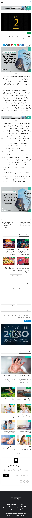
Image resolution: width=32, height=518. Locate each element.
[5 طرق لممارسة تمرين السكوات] (8, 392)
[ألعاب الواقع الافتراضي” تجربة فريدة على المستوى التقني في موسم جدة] (9, 243)
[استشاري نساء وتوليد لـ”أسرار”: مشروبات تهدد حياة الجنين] (8, 408)
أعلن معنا (19, 509)
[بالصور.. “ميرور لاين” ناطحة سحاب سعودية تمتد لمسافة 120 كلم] (24, 392)
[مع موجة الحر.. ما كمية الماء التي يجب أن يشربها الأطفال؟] (24, 408)
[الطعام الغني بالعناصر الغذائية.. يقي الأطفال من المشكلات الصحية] (24, 440)
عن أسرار (22, 504)
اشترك (6, 475)
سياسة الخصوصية (9, 507)
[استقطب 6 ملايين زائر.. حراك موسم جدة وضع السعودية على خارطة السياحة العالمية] (23, 243)
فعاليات (28, 33)
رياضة (14, 387)
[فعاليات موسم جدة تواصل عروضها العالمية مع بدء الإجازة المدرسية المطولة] (23, 261)
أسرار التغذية (12, 404)
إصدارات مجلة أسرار (23, 507)
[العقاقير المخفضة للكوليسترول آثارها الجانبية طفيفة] (8, 440)
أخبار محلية (28, 387)
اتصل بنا (12, 509)
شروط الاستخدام (12, 504)
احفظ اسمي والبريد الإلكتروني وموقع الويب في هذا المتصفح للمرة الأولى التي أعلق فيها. (16, 316)
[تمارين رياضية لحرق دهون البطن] (24, 425)
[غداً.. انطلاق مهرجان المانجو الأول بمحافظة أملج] (9, 261)
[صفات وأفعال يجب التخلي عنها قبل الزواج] (8, 425)
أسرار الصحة (27, 357)
